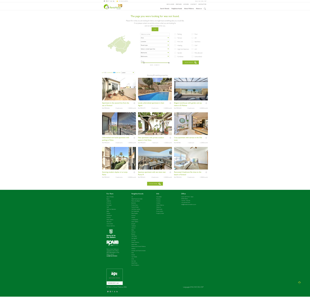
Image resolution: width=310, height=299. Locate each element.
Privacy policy (159, 211)
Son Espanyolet (135, 211)
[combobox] (155, 37)
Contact (193, 4)
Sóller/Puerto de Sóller (137, 199)
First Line (180, 41)
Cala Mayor (134, 236)
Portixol (109, 217)
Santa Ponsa (134, 263)
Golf (196, 45)
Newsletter (202, 4)
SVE (199, 1)
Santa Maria (134, 244)
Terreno (133, 232)
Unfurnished (198, 56)
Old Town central (135, 209)
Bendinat (133, 203)
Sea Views (197, 41)
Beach (108, 199)
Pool (196, 34)
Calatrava (109, 201)
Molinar (108, 213)
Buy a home (170, 4)
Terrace (179, 38)
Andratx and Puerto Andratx (138, 250)
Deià (132, 252)
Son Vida (133, 261)
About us (199, 8)
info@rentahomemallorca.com (188, 204)
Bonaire (133, 234)
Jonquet (133, 223)
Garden (179, 53)
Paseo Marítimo (135, 242)
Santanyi (133, 248)
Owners (186, 4)
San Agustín (134, 238)
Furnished (180, 56)
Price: (142, 61)
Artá (132, 259)
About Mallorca (189, 8)
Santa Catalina (110, 219)
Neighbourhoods (176, 8)
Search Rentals (164, 8)
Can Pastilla (134, 257)
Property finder (160, 213)
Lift (196, 38)
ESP (205, 1)
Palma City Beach (135, 201)
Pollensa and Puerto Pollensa (138, 246)
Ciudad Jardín (134, 219)
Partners (179, 4)
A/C (196, 49)
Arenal (133, 254)
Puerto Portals (135, 207)
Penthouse (109, 215)
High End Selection (183, 49)
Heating (179, 45)
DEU (202, 1)
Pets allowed (198, 53)
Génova (133, 228)
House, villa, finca (111, 226)
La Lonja (133, 240)
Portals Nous (134, 205)
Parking (179, 34)
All (132, 197)
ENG (196, 1)
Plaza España (134, 213)
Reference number (145, 34)
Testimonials (159, 209)
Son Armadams (135, 265)
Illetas (108, 211)
